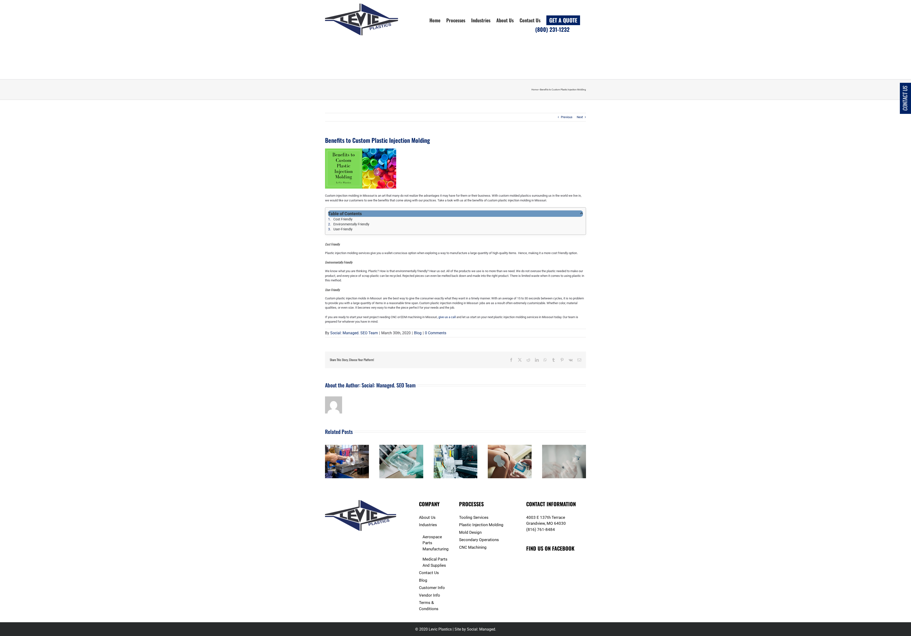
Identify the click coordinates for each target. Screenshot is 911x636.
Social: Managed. (481, 629)
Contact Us (429, 572)
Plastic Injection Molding (481, 524)
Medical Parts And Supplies (435, 562)
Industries (428, 524)
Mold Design (470, 532)
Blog (418, 333)
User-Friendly (343, 229)
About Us (427, 517)
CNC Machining (473, 547)
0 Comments (435, 333)
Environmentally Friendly (351, 224)
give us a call (447, 317)
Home (534, 89)
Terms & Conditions (428, 605)
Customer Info (432, 587)
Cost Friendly (343, 219)
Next (580, 117)
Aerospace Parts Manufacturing (436, 542)
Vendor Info (429, 595)
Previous (566, 117)
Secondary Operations (479, 539)
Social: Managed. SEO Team (354, 333)
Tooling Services (473, 517)
